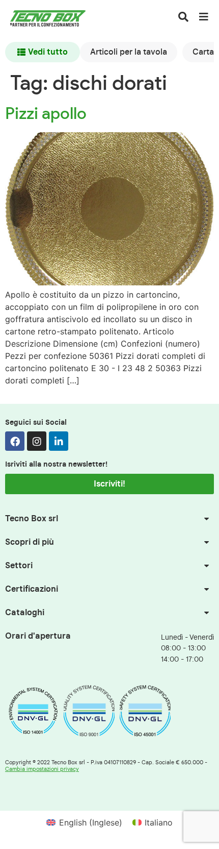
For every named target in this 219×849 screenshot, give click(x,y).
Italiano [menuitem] (159, 822)
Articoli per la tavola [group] (128, 52)
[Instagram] (36, 441)
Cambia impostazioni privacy (42, 769)
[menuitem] (84, 822)
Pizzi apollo (46, 114)
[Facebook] (14, 441)
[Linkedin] (58, 441)
